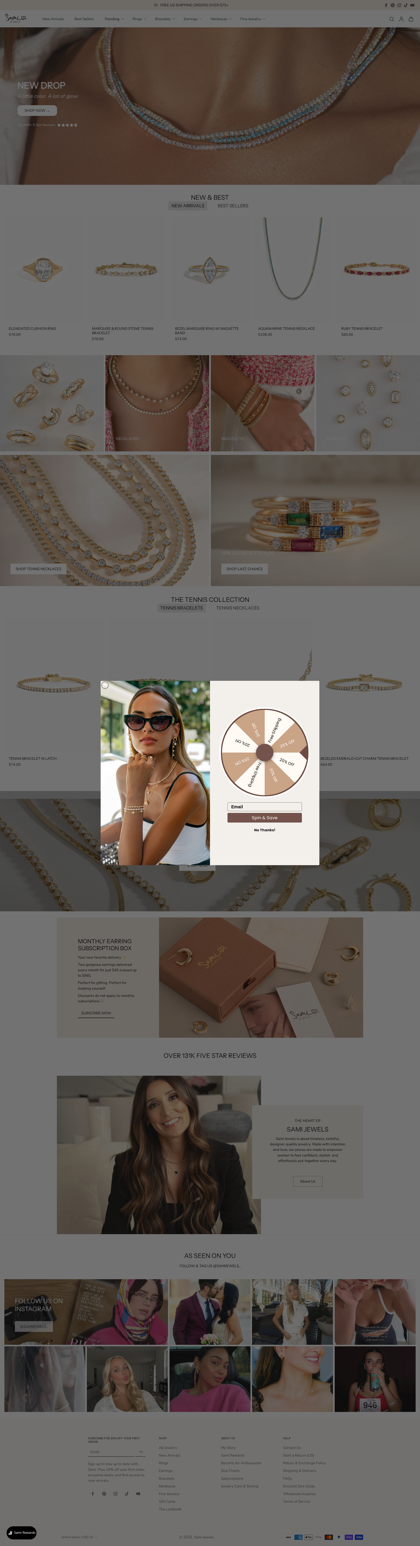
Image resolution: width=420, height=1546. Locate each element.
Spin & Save (265, 818)
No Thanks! (264, 830)
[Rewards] (22, 1532)
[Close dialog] (105, 685)
